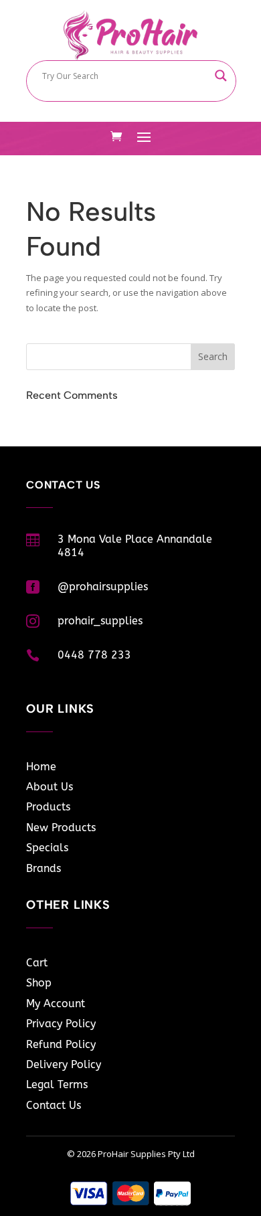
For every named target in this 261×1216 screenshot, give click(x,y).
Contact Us (53, 1105)
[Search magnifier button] (220, 75)
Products (48, 806)
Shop (39, 982)
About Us (49, 786)
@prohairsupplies (103, 586)
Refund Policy (61, 1044)
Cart (37, 962)
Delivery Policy (63, 1064)
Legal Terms (57, 1084)
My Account (55, 1003)
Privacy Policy (61, 1023)
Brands (43, 868)
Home (41, 766)
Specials (47, 847)
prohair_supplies (100, 620)
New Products (61, 827)
